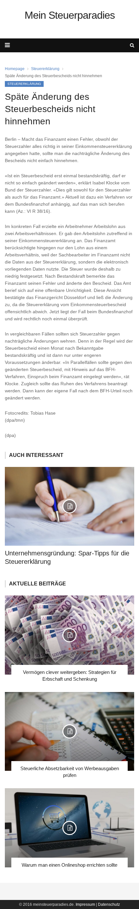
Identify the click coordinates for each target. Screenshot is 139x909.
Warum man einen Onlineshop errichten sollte (69, 865)
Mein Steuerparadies (70, 15)
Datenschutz (109, 904)
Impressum (85, 904)
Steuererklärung (45, 69)
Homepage (15, 69)
